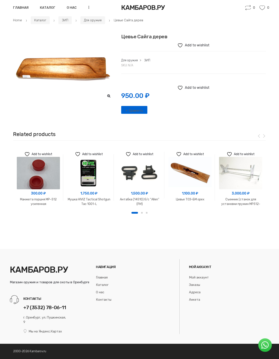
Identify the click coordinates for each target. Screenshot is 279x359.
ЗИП (65, 20)
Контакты (103, 300)
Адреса (195, 292)
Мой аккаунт (199, 277)
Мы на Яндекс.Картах (45, 331)
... (87, 7)
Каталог (47, 8)
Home (17, 20)
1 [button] (134, 213)
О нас (72, 8)
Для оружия (93, 20)
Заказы (194, 285)
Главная (21, 8)
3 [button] (147, 213)
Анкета (194, 300)
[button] (108, 95)
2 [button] (142, 213)
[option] (64, 67)
